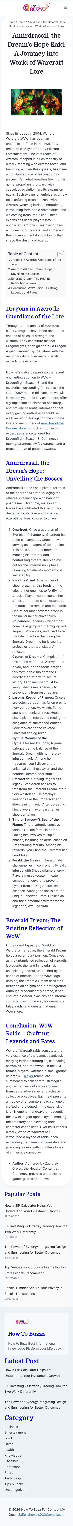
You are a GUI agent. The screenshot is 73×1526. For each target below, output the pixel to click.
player (29, 1076)
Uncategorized (15, 1490)
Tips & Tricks (14, 1484)
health (9, 1449)
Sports (9, 1473)
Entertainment (15, 1432)
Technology (13, 1478)
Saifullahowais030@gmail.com (41, 1514)
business (11, 1427)
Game (8, 1444)
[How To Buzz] (36, 7)
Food (8, 1438)
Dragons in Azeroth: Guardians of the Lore (35, 262)
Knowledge (12, 1455)
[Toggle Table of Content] (59, 254)
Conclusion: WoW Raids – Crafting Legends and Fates (34, 290)
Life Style (11, 1461)
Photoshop (12, 1467)
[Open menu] (65, 7)
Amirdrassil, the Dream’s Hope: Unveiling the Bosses (32, 271)
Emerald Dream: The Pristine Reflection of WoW (31, 281)
